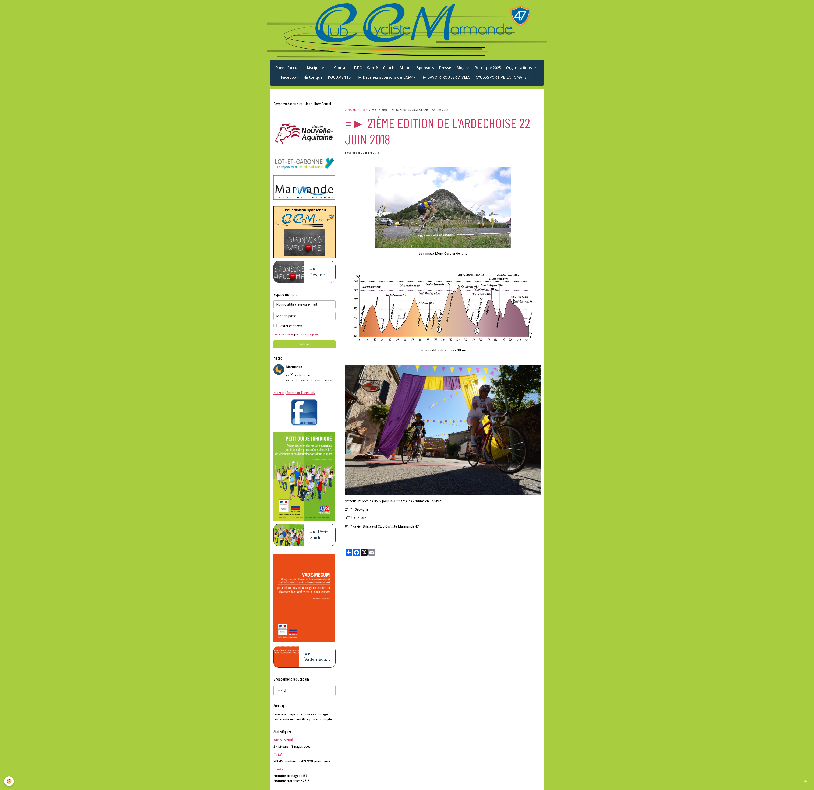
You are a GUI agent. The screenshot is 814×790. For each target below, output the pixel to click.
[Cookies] (9, 781)
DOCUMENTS (339, 77)
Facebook (289, 77)
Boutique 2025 (488, 67)
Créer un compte (283, 334)
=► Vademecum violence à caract (317, 656)
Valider (304, 344)
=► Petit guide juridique (319, 535)
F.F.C (358, 67)
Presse (445, 67)
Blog (461, 67)
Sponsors (425, 67)
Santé (372, 67)
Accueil (350, 109)
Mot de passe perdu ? (308, 334)
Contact (341, 67)
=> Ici (282, 690)
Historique (313, 77)
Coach (388, 67)
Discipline (316, 67)
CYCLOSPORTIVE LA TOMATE (501, 77)
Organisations (519, 67)
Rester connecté (291, 326)
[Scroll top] (805, 781)
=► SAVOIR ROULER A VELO (446, 77)
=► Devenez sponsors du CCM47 (385, 77)
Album (405, 67)
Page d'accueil (288, 67)
